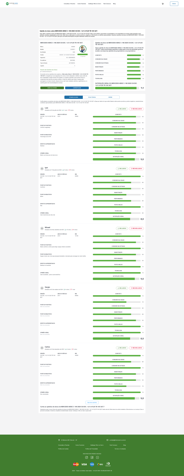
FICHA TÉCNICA (92, 97)
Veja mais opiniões (92, 402)
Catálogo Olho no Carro (94, 3)
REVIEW (110, 97)
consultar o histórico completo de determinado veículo (58, 410)
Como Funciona (81, 3)
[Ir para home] (12, 3)
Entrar (174, 3)
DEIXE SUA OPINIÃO (52, 87)
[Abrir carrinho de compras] (162, 3)
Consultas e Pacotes (69, 3)
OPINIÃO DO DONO (73, 97)
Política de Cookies (63, 449)
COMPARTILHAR (77, 87)
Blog (114, 3)
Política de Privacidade (91, 449)
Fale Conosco (107, 3)
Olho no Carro (81, 410)
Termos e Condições (120, 449)
